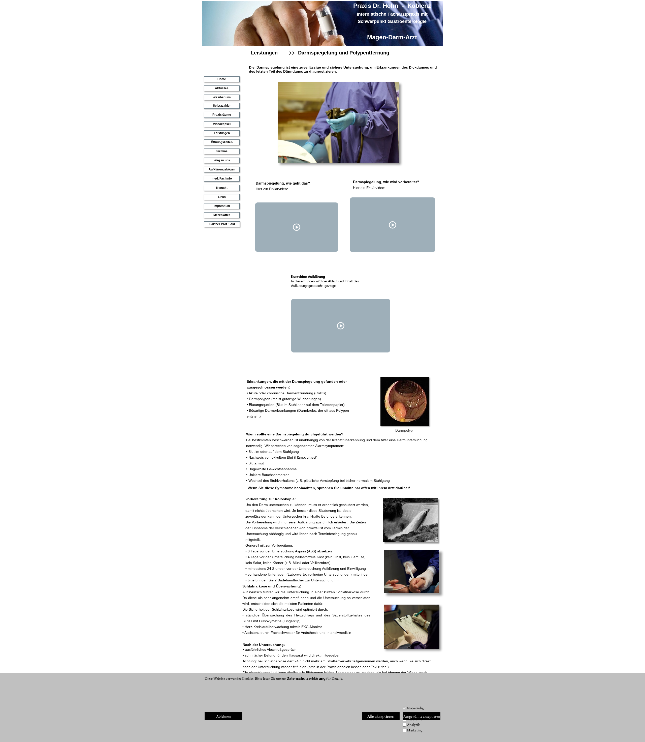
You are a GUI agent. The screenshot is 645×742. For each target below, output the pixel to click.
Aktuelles (222, 88)
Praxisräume (221, 114)
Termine (222, 151)
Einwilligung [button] (356, 569)
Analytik (413, 724)
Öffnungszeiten (222, 142)
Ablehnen (223, 716)
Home (221, 79)
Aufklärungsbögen (222, 169)
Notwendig (415, 707)
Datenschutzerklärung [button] (306, 678)
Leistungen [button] (264, 52)
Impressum (222, 206)
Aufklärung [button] (306, 522)
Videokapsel (222, 124)
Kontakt (222, 188)
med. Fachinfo (222, 178)
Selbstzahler (222, 105)
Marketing (415, 730)
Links (222, 197)
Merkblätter (221, 215)
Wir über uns (222, 97)
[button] (334, 569)
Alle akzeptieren (380, 716)
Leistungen (222, 133)
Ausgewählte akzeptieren (421, 716)
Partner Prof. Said (222, 224)
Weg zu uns (222, 160)
